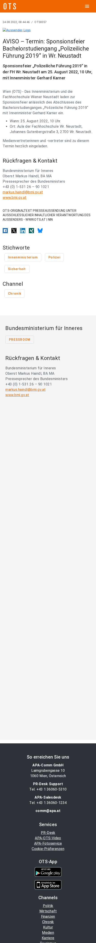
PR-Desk (48, 833)
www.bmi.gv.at (15, 197)
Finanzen (48, 916)
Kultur (48, 927)
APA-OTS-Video (48, 838)
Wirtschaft (48, 911)
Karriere (48, 938)
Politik (48, 906)
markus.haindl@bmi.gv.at (23, 192)
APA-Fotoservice (48, 843)
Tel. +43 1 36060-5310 (48, 789)
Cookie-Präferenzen (48, 849)
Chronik (48, 922)
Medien (48, 932)
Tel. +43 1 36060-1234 (48, 803)
